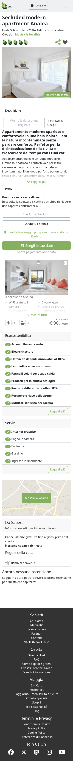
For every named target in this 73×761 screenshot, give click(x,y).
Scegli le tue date (38, 245)
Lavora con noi (36, 629)
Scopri (36, 702)
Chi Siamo (36, 621)
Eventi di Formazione (36, 672)
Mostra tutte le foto (57, 95)
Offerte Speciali (36, 698)
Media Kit (36, 625)
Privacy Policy (36, 728)
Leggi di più (38, 182)
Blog (36, 711)
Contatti (36, 638)
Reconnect (36, 690)
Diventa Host (36, 655)
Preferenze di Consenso (37, 737)
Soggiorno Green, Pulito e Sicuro (36, 694)
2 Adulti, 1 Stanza (36, 224)
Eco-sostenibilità (36, 707)
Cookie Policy (36, 733)
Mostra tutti (39, 315)
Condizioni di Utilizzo (36, 724)
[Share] (58, 43)
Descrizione (13, 111)
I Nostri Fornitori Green (36, 668)
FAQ (36, 659)
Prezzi (9, 189)
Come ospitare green (36, 664)
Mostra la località (27, 34)
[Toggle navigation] (66, 5)
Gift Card (40, 6)
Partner (36, 634)
